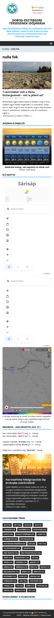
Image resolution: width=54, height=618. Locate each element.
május (26, 572)
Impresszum (46, 615)
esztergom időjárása (14, 544)
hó (35, 558)
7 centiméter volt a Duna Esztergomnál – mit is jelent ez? (23, 93)
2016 (7, 525)
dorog (8, 534)
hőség (8, 562)
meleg (45, 567)
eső (32, 544)
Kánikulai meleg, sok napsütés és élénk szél (27, 167)
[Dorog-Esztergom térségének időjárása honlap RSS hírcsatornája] (32, 612)
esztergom (26, 539)
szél (22, 581)
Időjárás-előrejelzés (31, 615)
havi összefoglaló (30, 553)
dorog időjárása (25, 534)
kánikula (21, 567)
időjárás (21, 562)
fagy (42, 544)
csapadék (9, 530)
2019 (38, 525)
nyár (23, 576)
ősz (31, 590)
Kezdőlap (5, 49)
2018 (27, 525)
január (34, 562)
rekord (35, 576)
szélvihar (35, 581)
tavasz (8, 586)
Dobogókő (39, 530)
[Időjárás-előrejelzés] (27, 163)
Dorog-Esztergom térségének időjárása (17, 612)
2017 (17, 525)
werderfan (21, 98)
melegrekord (11, 572)
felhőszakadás (12, 548)
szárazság (10, 581)
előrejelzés (10, 539)
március (39, 572)
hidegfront (22, 558)
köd (34, 567)
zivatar (42, 586)
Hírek (19, 615)
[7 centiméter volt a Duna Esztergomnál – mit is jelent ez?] (27, 87)
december (24, 530)
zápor (8, 590)
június (8, 567)
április (20, 590)
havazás (28, 548)
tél (19, 586)
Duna (41, 534)
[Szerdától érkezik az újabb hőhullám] (27, 464)
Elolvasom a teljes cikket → (17, 116)
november (10, 576)
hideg (8, 558)
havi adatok (10, 553)
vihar (30, 586)
